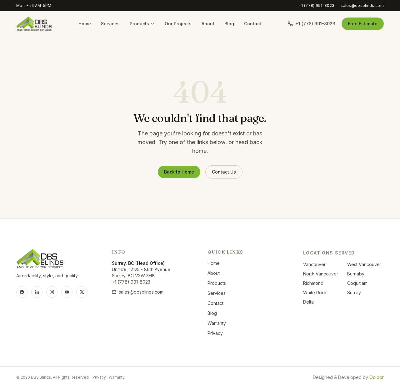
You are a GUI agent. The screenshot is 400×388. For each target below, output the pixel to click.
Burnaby (355, 273)
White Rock (315, 292)
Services (110, 23)
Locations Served (329, 252)
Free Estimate (363, 23)
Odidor (376, 377)
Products (139, 23)
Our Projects (178, 23)
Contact (252, 23)
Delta (308, 302)
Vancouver (314, 264)
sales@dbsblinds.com (362, 5)
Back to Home (179, 171)
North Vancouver (320, 273)
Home (84, 23)
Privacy (215, 333)
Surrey (354, 292)
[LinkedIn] (36, 292)
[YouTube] (66, 292)
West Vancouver (364, 264)
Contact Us (224, 171)
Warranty (217, 323)
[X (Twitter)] (82, 292)
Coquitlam (357, 283)
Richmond (313, 283)
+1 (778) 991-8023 (316, 5)
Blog (229, 23)
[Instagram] (52, 292)
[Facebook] (22, 292)
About (208, 23)
